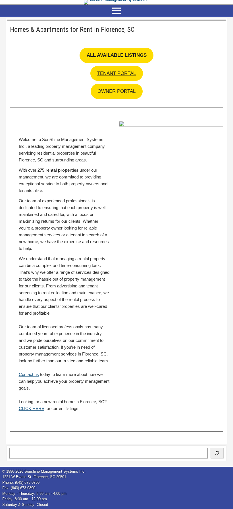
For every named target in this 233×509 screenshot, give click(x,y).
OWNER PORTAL (116, 91)
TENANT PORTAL (116, 73)
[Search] (217, 453)
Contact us (29, 374)
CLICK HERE (31, 408)
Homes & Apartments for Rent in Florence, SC (72, 29)
